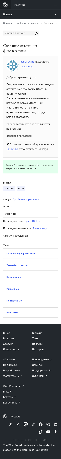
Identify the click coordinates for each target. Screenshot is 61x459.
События (37, 364)
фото (21, 188)
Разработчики (11, 370)
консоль (9, 188)
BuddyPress (11, 402)
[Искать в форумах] (36, 33)
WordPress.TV (13, 375)
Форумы (7, 14)
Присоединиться (42, 359)
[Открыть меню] (56, 4)
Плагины (37, 343)
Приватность (11, 349)
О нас (6, 333)
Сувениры (39, 375)
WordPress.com (13, 386)
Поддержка (10, 364)
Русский (15, 416)
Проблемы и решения (28, 23)
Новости (8, 338)
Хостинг (8, 343)
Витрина (37, 333)
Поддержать (41, 370)
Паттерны (38, 349)
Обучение (9, 359)
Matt (7, 391)
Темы (35, 338)
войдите (12, 149)
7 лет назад (26, 66)
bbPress (9, 397)
